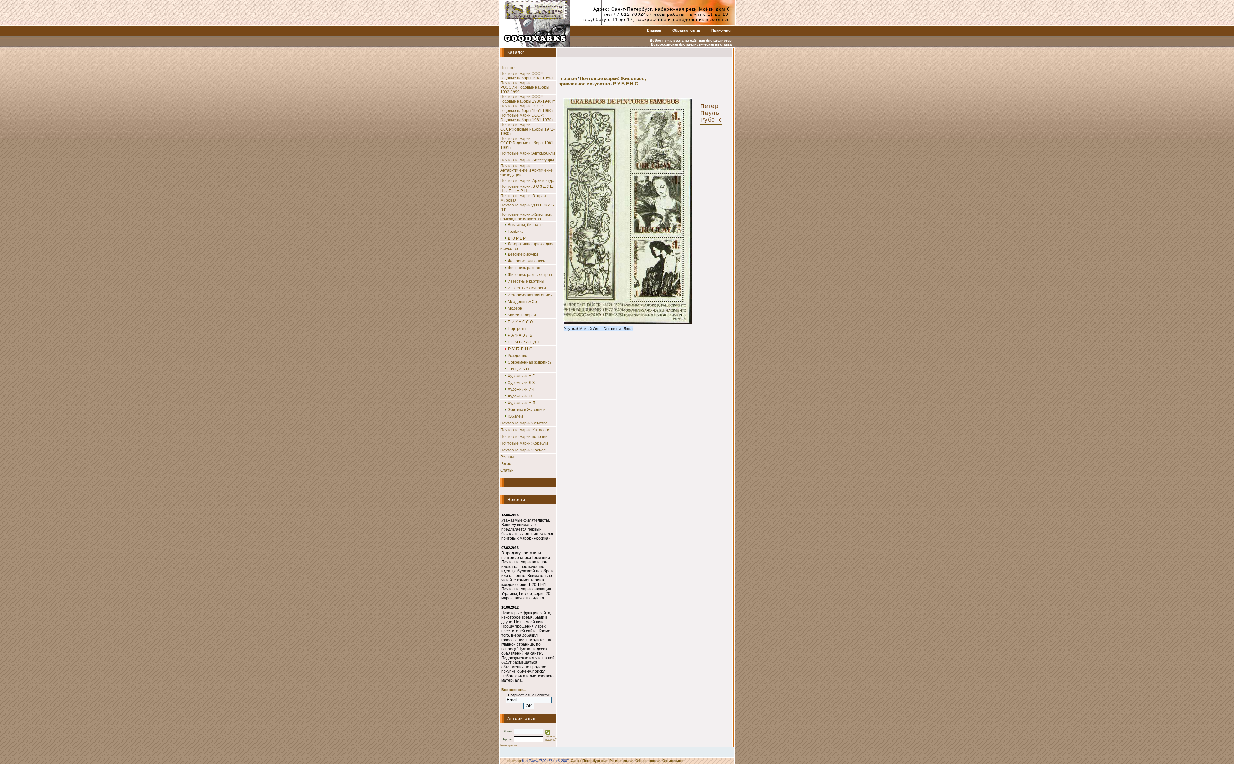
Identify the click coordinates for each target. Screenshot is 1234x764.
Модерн (515, 308)
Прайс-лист (721, 30)
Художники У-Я (521, 403)
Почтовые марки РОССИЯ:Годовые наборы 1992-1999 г (524, 87)
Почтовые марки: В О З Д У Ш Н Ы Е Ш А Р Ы (527, 188)
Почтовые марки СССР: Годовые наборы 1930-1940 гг (527, 99)
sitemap (514, 761)
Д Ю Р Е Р (517, 238)
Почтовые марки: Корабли (524, 443)
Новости (508, 68)
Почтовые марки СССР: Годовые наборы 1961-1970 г (527, 117)
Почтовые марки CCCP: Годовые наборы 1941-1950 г (527, 75)
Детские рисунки (523, 254)
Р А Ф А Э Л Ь (520, 335)
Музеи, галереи (522, 315)
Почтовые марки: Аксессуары (527, 160)
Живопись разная (524, 268)
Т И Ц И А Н (518, 369)
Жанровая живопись (526, 261)
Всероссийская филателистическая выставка (691, 44)
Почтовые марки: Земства (524, 423)
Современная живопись (529, 362)
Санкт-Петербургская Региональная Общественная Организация (628, 761)
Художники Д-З (521, 382)
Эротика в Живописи (527, 409)
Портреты (517, 328)
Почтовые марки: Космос (523, 450)
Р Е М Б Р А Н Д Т (523, 342)
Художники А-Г (521, 376)
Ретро (505, 463)
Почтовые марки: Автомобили (527, 153)
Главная (654, 30)
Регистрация (508, 745)
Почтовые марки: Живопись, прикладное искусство (526, 216)
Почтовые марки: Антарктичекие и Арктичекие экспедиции (526, 170)
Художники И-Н (522, 389)
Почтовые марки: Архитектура (528, 180)
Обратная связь (686, 30)
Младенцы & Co (522, 301)
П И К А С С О (520, 322)
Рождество (517, 355)
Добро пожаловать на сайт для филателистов (691, 40)
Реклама (508, 457)
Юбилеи (515, 416)
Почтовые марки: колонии (524, 436)
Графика (515, 231)
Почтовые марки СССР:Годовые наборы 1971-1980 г (527, 129)
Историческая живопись (530, 295)
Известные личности (527, 288)
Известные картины (526, 281)
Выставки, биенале (525, 225)
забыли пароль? (551, 738)
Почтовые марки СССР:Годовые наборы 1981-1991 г (527, 143)
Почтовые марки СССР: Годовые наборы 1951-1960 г (527, 108)
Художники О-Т (521, 396)
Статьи (507, 470)
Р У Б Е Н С (625, 83)
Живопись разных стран (530, 274)
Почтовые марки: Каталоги (524, 430)
